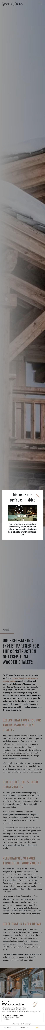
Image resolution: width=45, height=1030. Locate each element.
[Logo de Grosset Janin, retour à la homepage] (12, 4)
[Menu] (40, 4)
